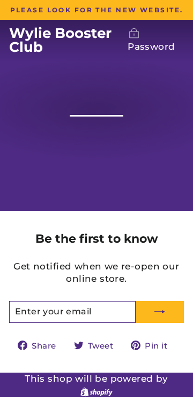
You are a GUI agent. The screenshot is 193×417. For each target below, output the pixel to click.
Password (151, 46)
